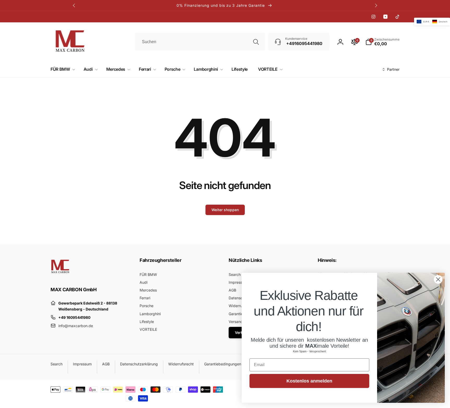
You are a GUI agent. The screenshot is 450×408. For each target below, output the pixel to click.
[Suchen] (256, 42)
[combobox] (200, 42)
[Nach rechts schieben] (375, 5)
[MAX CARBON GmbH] (60, 275)
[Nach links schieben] (74, 5)
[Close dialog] (438, 279)
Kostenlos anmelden (309, 381)
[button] (62, 69)
